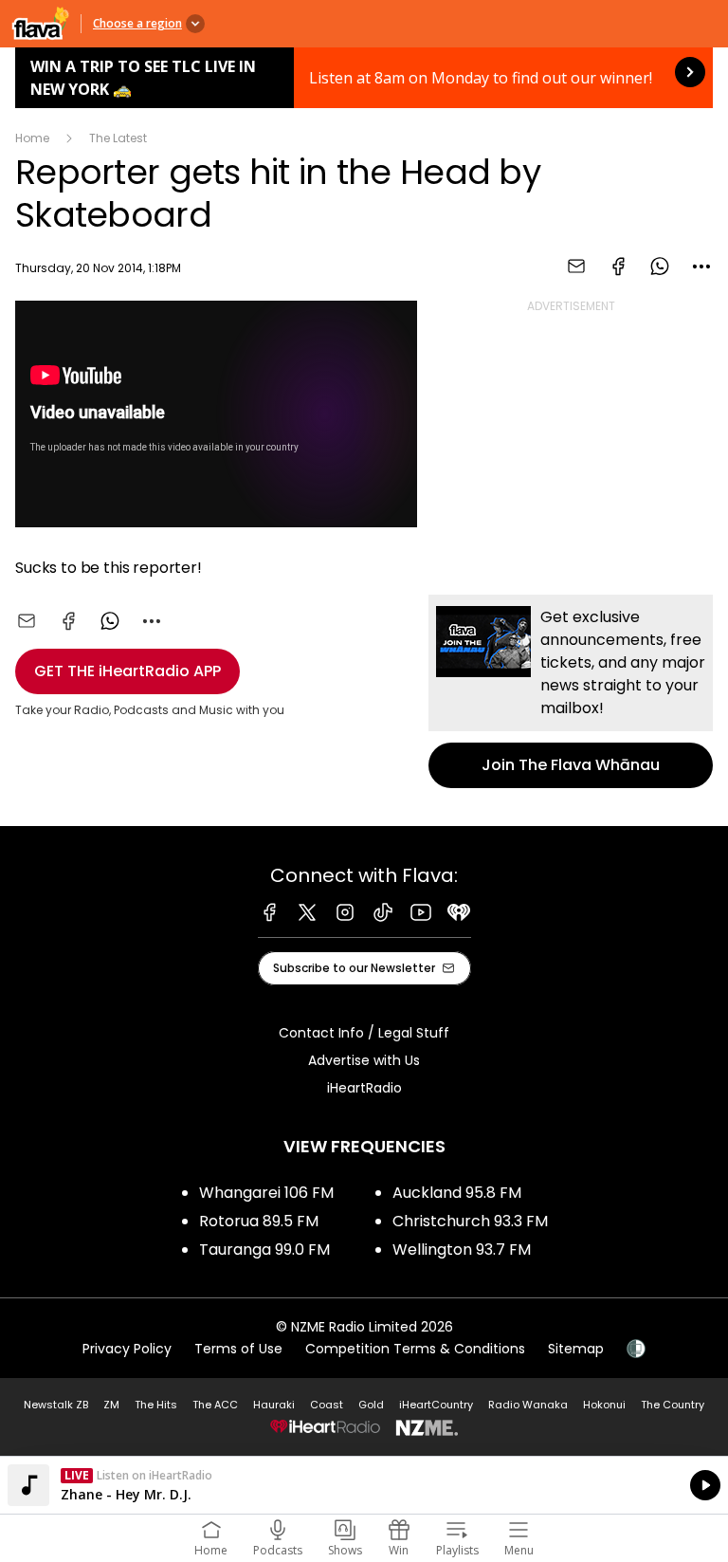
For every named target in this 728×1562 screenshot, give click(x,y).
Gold (371, 1404)
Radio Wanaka (528, 1404)
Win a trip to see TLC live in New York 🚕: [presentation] (364, 77)
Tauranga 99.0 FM (264, 1249)
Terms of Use (238, 1348)
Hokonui (604, 1404)
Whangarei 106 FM (266, 1193)
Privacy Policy (127, 1348)
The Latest (118, 138)
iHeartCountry (436, 1404)
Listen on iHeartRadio (364, 1485)
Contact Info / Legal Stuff (364, 1032)
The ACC (215, 1404)
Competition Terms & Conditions (415, 1348)
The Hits (156, 1404)
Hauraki (274, 1404)
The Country (672, 1404)
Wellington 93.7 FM (461, 1249)
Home (32, 138)
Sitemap (576, 1348)
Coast (326, 1404)
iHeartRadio (364, 1087)
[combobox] (701, 266)
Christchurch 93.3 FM (470, 1221)
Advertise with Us (364, 1060)
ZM (111, 1404)
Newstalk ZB (56, 1404)
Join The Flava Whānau (570, 691)
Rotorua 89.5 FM (258, 1221)
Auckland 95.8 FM (456, 1193)
